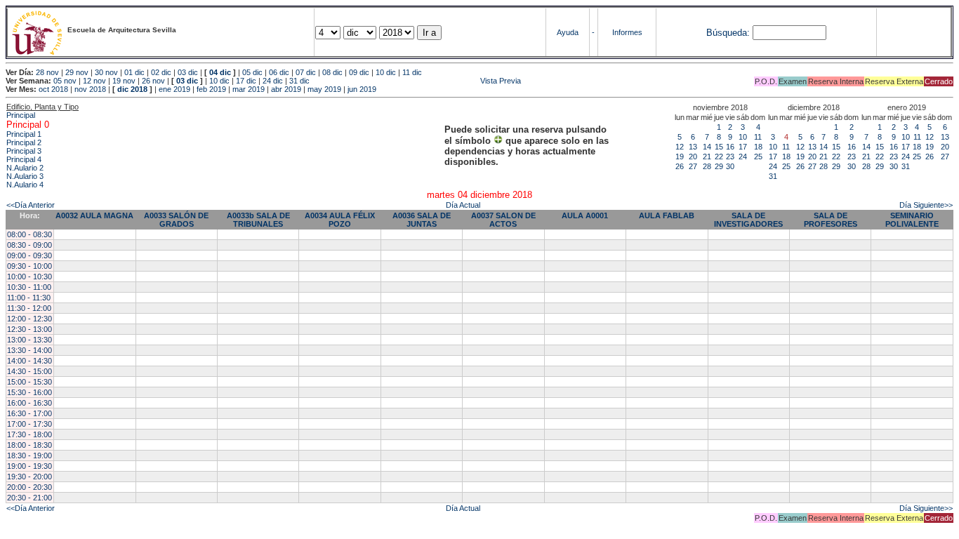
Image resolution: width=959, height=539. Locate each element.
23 (730, 156)
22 (719, 156)
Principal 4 (23, 159)
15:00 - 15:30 (29, 382)
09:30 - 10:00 (29, 266)
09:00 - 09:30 (29, 255)
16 (730, 146)
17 (743, 146)
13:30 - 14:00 (29, 350)
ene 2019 (174, 89)
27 (693, 166)
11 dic (412, 72)
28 (707, 166)
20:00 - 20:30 (29, 487)
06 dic (279, 72)
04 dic (220, 72)
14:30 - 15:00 (29, 371)
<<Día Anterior (30, 205)
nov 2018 (90, 89)
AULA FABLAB (666, 215)
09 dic (359, 72)
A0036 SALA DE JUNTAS (421, 219)
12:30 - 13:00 (29, 329)
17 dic (246, 80)
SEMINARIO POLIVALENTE (912, 219)
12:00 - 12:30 (29, 318)
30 (730, 166)
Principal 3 (23, 151)
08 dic (332, 72)
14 (707, 146)
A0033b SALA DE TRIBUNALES (258, 219)
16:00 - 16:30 (29, 403)
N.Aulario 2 (25, 168)
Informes (627, 32)
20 (693, 156)
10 (743, 137)
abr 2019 (286, 89)
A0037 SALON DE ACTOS (503, 219)
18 (758, 146)
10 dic (386, 72)
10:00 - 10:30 (29, 276)
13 (693, 146)
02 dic (161, 72)
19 (679, 156)
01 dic (134, 72)
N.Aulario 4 (25, 184)
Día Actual (463, 205)
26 (679, 166)
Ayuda (567, 32)
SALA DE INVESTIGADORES (748, 219)
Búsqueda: (728, 32)
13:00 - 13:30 (29, 339)
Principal (20, 115)
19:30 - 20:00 (29, 476)
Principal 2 (23, 142)
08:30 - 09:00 (29, 245)
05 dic (252, 72)
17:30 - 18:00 (29, 434)
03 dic (188, 72)
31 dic (299, 80)
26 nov (153, 80)
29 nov (76, 72)
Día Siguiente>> (926, 205)
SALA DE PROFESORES (830, 219)
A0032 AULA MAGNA (94, 215)
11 (758, 137)
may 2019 (324, 89)
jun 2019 (362, 89)
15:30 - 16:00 (29, 392)
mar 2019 (248, 89)
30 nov (106, 72)
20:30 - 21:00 (29, 497)
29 (719, 166)
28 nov (47, 72)
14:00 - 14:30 (29, 361)
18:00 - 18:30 (29, 445)
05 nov (65, 80)
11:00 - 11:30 (29, 297)
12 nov (94, 80)
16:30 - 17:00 (29, 413)
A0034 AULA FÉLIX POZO (340, 219)
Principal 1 (23, 134)
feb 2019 (211, 89)
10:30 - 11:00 (29, 287)
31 (773, 176)
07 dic (306, 72)
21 (707, 156)
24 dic (273, 80)
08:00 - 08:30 (29, 234)
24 (743, 156)
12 (679, 146)
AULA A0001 (585, 215)
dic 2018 (132, 89)
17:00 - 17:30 (29, 424)
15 (719, 146)
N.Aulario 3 (25, 176)
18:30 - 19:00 (29, 455)
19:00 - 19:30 (29, 466)
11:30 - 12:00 (29, 308)
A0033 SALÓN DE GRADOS (176, 219)
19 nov (123, 80)
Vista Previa (416, 80)
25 (758, 156)
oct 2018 (53, 89)
